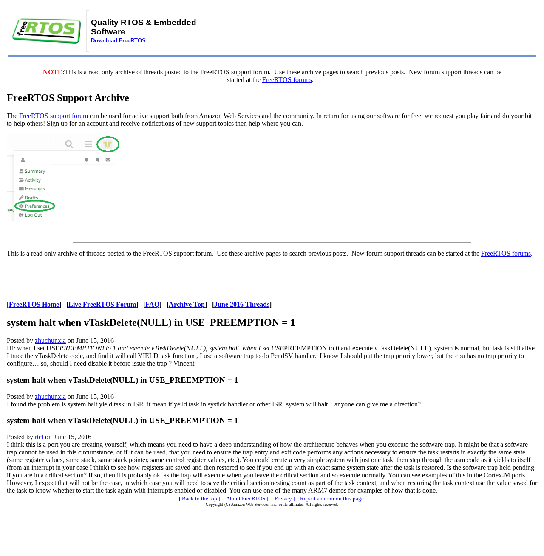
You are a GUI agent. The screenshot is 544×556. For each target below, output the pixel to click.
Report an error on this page (332, 498)
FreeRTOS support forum (53, 115)
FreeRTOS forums (287, 79)
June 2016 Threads (241, 304)
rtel (39, 436)
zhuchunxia (50, 340)
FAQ (152, 304)
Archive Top (187, 304)
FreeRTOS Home (34, 304)
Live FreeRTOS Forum (102, 304)
